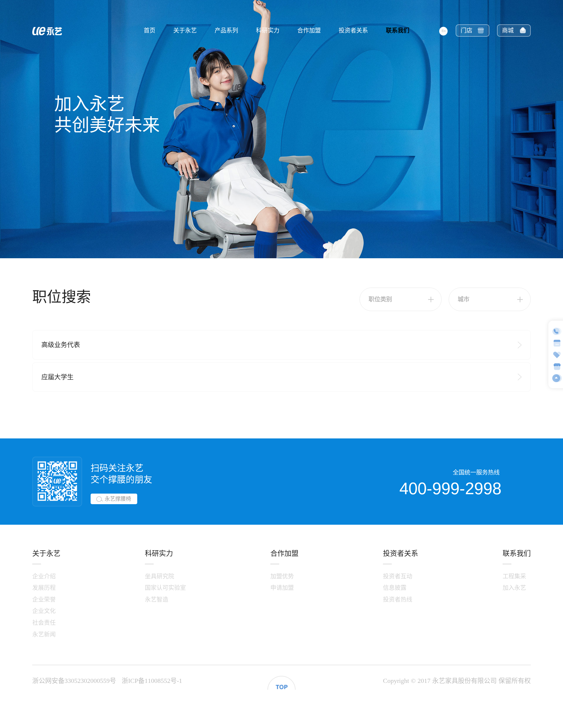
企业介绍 (44, 576)
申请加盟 (282, 588)
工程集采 (514, 576)
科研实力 (267, 30)
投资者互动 (397, 576)
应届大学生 (57, 377)
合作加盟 (309, 30)
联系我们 (397, 30)
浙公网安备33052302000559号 (74, 680)
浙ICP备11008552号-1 (152, 680)
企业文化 (44, 611)
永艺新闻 (44, 634)
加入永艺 (514, 588)
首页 (149, 30)
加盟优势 (282, 576)
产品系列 (226, 30)
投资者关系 (353, 30)
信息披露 (394, 588)
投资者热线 (397, 599)
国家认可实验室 (165, 588)
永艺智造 (156, 599)
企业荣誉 (44, 599)
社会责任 (44, 622)
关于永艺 (185, 30)
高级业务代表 (60, 344)
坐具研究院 (159, 576)
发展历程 (44, 588)
